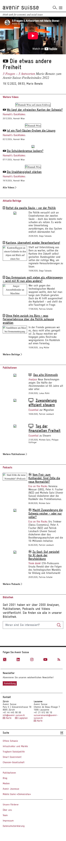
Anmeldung (10, 683)
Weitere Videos (11, 97)
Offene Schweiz (10, 741)
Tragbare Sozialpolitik (14, 751)
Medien (6, 783)
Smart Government (12, 757)
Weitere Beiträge (12, 354)
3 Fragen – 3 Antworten (19, 73)
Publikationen (10, 367)
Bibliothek (8, 597)
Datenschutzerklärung (14, 826)
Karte (8, 718)
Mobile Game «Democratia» (17, 794)
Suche (6, 732)
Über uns (7, 810)
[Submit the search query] (59, 625)
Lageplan (22, 718)
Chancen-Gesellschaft (13, 762)
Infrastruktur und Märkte (15, 746)
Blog (5, 778)
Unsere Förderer (11, 804)
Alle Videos (9, 187)
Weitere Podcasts (12, 584)
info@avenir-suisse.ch (14, 715)
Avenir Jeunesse (11, 788)
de (61, 732)
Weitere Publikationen (14, 454)
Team (5, 815)
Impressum (8, 820)
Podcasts (7, 467)
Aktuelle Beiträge (12, 200)
